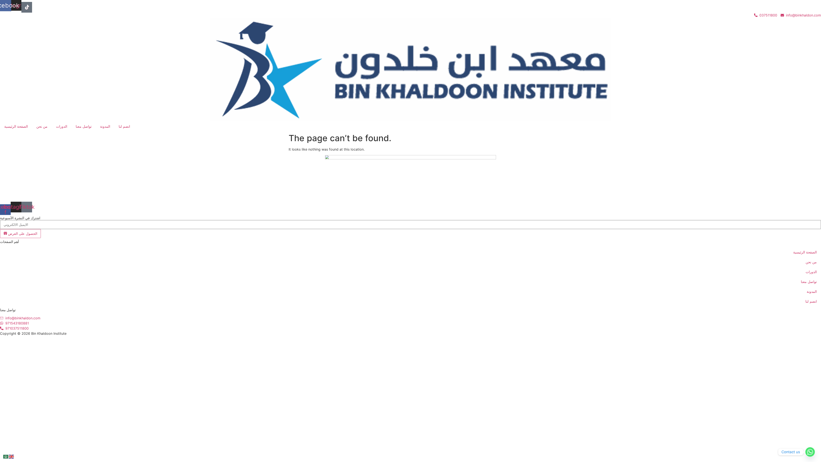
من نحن (41, 126)
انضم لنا (124, 126)
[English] (11, 456)
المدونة (105, 126)
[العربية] (6, 456)
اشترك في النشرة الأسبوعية (20, 218)
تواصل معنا (84, 126)
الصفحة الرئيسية (16, 126)
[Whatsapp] (810, 452)
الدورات (61, 126)
